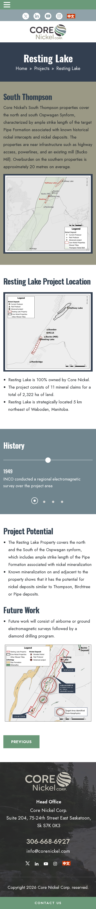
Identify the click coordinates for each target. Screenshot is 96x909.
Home (21, 68)
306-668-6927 (48, 841)
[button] (8, 5)
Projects (41, 68)
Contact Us (48, 902)
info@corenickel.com (48, 851)
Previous (21, 741)
